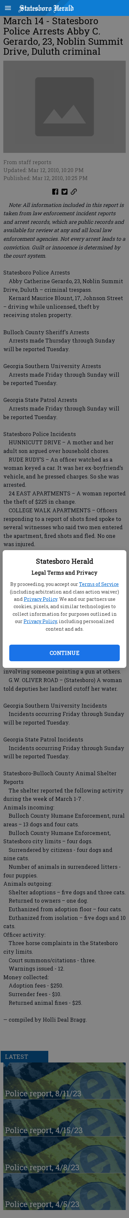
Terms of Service (99, 584)
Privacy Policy (40, 599)
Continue (64, 652)
